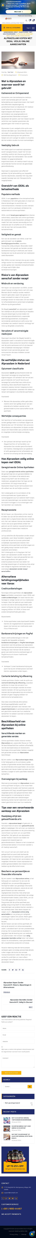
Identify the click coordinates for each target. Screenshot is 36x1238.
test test (10, 72)
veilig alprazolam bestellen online (15, 937)
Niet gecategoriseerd (10, 75)
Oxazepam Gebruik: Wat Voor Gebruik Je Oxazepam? (21, 1127)
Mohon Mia (23, 1231)
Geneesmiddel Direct (20, 1229)
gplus (16, 969)
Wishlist (29, 20)
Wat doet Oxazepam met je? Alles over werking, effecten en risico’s (22, 1136)
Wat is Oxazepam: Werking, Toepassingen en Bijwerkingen (21, 1119)
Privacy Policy (14, 1234)
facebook (9, 969)
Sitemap (23, 1234)
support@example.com (11, 1193)
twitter (12, 969)
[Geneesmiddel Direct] (8, 18)
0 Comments (24, 75)
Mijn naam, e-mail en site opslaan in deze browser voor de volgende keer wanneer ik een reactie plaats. (17, 1050)
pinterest (19, 969)
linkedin (22, 969)
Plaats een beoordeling (25, 16)
